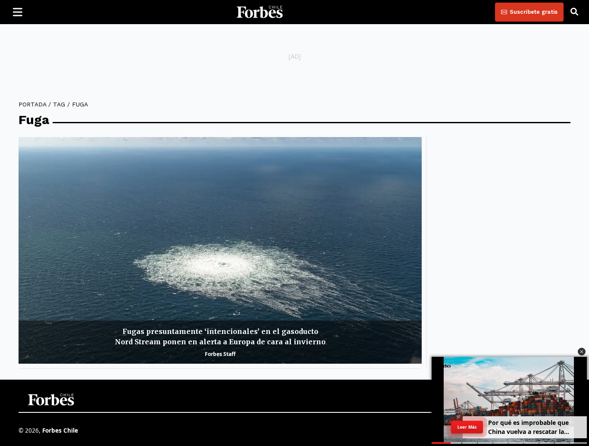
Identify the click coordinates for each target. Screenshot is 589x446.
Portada (32, 104)
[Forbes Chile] (259, 12)
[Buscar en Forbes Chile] (574, 12)
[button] (582, 352)
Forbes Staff (220, 354)
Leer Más (467, 427)
